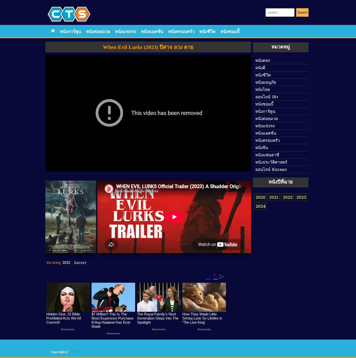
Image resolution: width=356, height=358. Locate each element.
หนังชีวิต (207, 32)
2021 (273, 198)
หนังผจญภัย (265, 83)
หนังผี (260, 68)
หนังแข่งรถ (125, 32)
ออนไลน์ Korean (271, 170)
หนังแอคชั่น (152, 32)
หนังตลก (262, 61)
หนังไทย (262, 90)
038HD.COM (77, 352)
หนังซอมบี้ (230, 32)
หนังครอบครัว (181, 32)
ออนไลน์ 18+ (267, 97)
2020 (260, 198)
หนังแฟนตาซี (267, 155)
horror (80, 263)
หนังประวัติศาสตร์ (271, 163)
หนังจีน (261, 148)
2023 (66, 263)
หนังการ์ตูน (70, 32)
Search (302, 12)
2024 (261, 207)
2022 (288, 198)
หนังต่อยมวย (98, 32)
